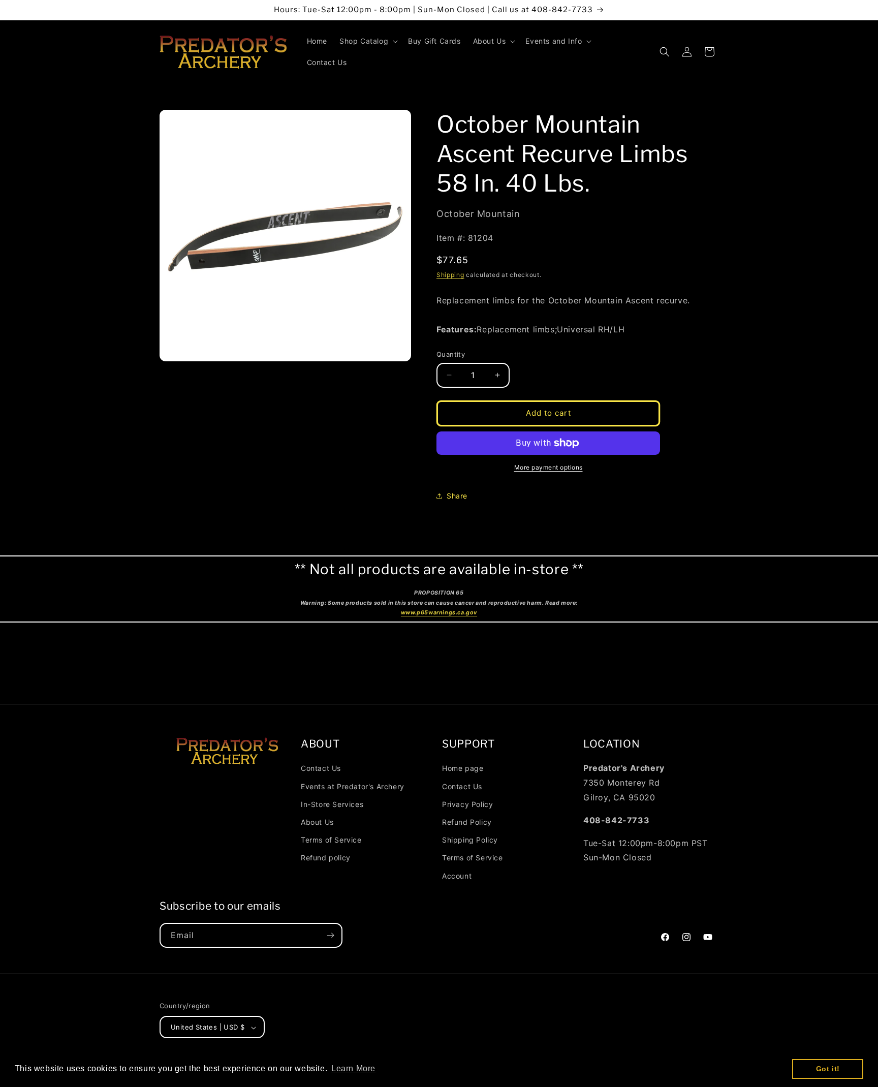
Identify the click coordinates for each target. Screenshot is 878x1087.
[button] (367, 41)
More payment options (548, 467)
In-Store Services (332, 803)
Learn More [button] (353, 1068)
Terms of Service (331, 839)
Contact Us (321, 768)
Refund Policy (467, 821)
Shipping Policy (470, 839)
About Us (317, 821)
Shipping (450, 274)
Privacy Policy (467, 803)
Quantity (450, 354)
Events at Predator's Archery (352, 786)
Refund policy (326, 857)
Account (457, 875)
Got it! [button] (828, 1069)
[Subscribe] (330, 935)
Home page (462, 768)
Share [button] (457, 495)
